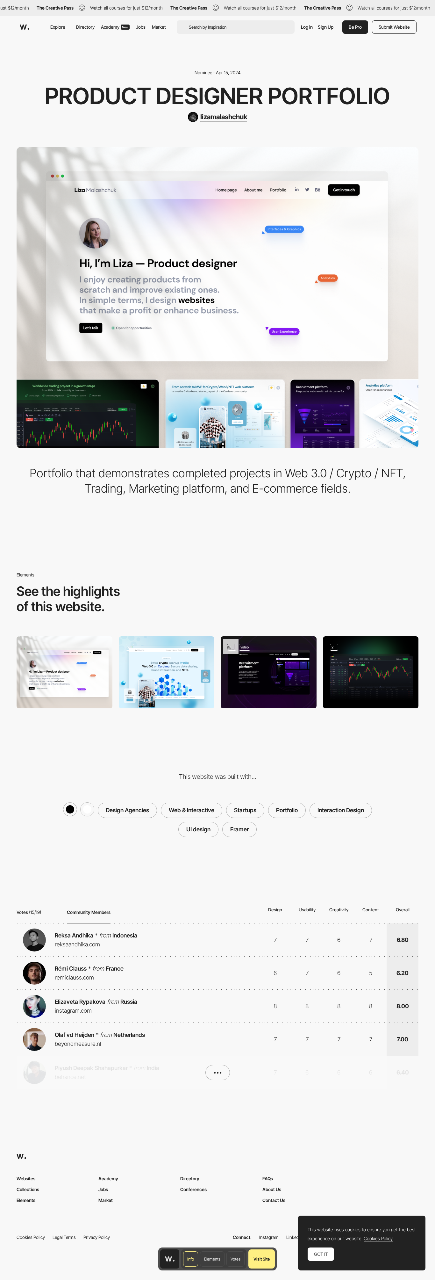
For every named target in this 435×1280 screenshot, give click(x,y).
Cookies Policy (31, 1237)
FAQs (267, 1178)
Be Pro (355, 27)
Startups (245, 810)
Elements (212, 1259)
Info (190, 1259)
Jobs (141, 27)
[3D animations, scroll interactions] (167, 672)
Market (159, 27)
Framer (239, 829)
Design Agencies (127, 810)
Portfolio (287, 810)
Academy (114, 27)
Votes (235, 1259)
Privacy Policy (96, 1237)
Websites (26, 1178)
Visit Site (261, 1259)
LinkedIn (294, 1237)
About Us (271, 1189)
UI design (198, 829)
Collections (28, 1189)
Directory (85, 27)
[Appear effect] (371, 672)
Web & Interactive (191, 810)
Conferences (193, 1189)
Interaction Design (340, 810)
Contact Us (273, 1200)
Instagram (269, 1237)
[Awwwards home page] (169, 1259)
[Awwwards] (24, 27)
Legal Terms (64, 1237)
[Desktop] (64, 672)
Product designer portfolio (217, 96)
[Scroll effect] (269, 672)
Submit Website (394, 27)
